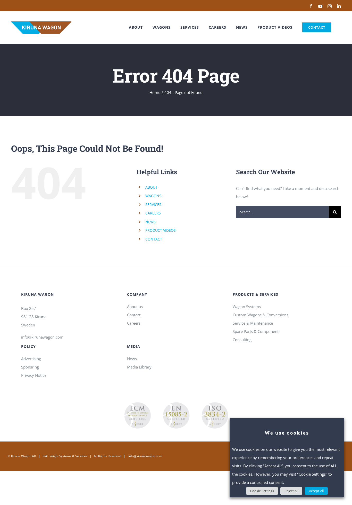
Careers (133, 323)
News (132, 358)
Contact (133, 314)
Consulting (242, 339)
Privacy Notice (33, 375)
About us (135, 306)
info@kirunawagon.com (42, 337)
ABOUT (151, 187)
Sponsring (30, 367)
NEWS (150, 221)
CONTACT (153, 239)
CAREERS (153, 213)
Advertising (31, 358)
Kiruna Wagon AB (23, 456)
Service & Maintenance (253, 323)
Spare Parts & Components (256, 331)
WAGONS (153, 195)
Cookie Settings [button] (262, 490)
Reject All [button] (291, 490)
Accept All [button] (316, 490)
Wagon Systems (247, 306)
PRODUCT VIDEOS (160, 230)
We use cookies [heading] (287, 433)
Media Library (139, 367)
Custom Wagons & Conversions (260, 314)
